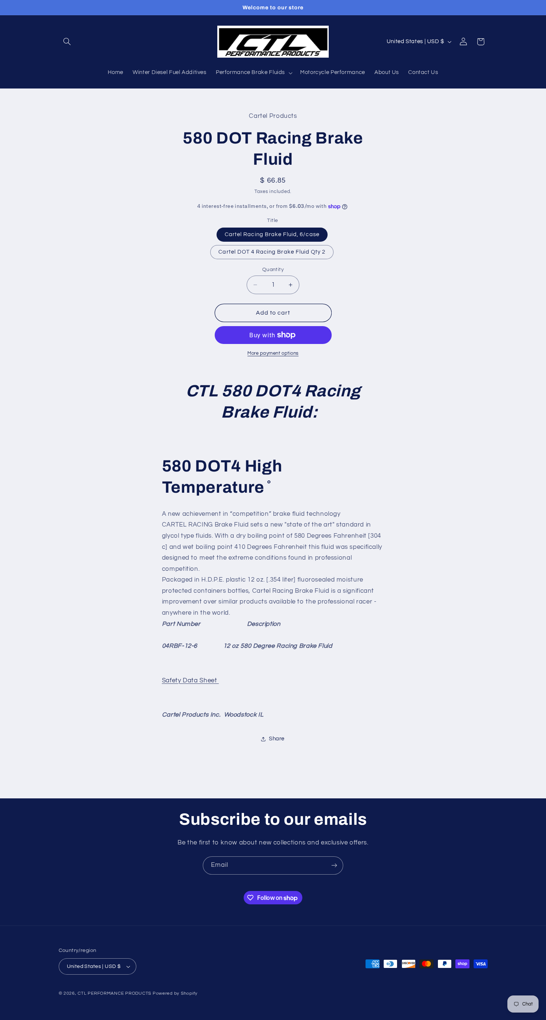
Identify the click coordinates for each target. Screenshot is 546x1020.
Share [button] (277, 739)
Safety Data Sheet (190, 680)
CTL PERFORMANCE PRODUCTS (114, 993)
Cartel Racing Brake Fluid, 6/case (272, 234)
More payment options (273, 353)
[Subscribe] (334, 865)
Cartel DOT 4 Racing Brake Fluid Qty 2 (271, 252)
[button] (67, 41)
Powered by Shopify (175, 993)
